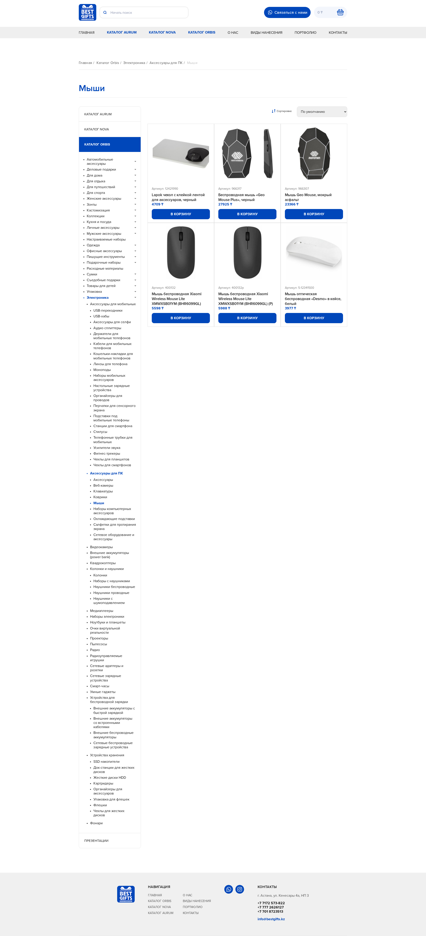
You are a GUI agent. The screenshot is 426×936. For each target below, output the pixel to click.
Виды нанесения (266, 32)
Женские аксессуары (104, 198)
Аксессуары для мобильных (113, 304)
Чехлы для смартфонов (112, 465)
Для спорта (96, 193)
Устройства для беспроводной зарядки (109, 699)
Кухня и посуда (99, 222)
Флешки (100, 805)
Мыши (192, 62)
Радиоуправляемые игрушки (106, 658)
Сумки (92, 274)
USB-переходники (107, 310)
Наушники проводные (111, 593)
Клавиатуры (103, 491)
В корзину (181, 214)
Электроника (134, 62)
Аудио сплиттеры (107, 328)
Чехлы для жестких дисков (108, 813)
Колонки (100, 575)
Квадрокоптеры (103, 563)
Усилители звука (106, 448)
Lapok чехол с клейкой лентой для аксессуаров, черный (178, 197)
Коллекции (96, 216)
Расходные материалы (105, 268)
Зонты (92, 204)
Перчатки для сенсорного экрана (114, 408)
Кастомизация (98, 210)
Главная (87, 32)
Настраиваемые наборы (106, 239)
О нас (233, 32)
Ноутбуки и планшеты (107, 622)
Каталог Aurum (122, 32)
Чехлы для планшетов (111, 459)
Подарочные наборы (103, 262)
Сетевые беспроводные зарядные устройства (113, 745)
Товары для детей (101, 286)
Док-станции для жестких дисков (113, 769)
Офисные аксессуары (104, 251)
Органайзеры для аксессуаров (107, 791)
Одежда (93, 245)
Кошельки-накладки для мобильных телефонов (113, 356)
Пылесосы (98, 644)
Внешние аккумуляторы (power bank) (109, 555)
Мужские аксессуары (104, 233)
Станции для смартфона (112, 426)
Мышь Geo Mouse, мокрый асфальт (308, 197)
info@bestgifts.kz (271, 919)
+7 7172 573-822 (271, 903)
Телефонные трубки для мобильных (112, 439)
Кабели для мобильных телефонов (112, 346)
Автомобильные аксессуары (100, 161)
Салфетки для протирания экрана (114, 526)
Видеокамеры (101, 547)
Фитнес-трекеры (106, 453)
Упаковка (94, 291)
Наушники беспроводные (114, 587)
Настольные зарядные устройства (111, 388)
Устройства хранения (107, 755)
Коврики (100, 497)
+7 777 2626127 (271, 907)
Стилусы (100, 432)
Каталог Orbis (201, 32)
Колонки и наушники (107, 569)
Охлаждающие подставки (114, 519)
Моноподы (102, 370)
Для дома (94, 175)
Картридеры (103, 783)
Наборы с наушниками (111, 581)
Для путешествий (101, 187)
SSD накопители (106, 761)
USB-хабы (101, 316)
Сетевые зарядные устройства (105, 678)
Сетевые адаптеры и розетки (106, 668)
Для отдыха (96, 181)
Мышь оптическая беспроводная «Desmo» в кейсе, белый (313, 298)
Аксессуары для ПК (166, 62)
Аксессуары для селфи (112, 322)
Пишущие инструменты (106, 257)
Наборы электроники (107, 616)
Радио (95, 650)
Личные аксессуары (103, 227)
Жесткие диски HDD (109, 777)
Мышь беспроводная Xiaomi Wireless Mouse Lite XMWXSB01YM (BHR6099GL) (176, 298)
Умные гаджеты (102, 692)
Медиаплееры (101, 611)
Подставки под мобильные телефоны (111, 418)
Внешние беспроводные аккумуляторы (113, 735)
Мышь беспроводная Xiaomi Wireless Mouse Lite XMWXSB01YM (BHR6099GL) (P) (245, 298)
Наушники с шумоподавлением (109, 600)
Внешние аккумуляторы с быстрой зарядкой (114, 710)
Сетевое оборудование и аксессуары (113, 537)
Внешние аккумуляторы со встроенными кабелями (112, 722)
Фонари (96, 823)
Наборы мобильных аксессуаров (109, 377)
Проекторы (99, 638)
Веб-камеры (103, 485)
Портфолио (305, 32)
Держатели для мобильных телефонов (111, 336)
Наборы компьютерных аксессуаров (112, 511)
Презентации (96, 840)
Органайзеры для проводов (107, 398)
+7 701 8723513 (270, 911)
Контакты (338, 32)
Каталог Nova (162, 32)
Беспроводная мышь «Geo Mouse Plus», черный (241, 197)
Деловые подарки (101, 169)
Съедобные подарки (103, 280)
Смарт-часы (99, 686)
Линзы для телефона (110, 364)
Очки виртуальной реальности (105, 630)
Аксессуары (103, 480)
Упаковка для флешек (111, 799)
